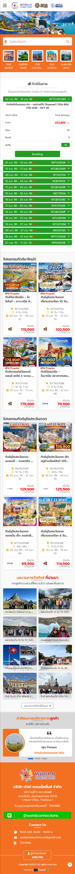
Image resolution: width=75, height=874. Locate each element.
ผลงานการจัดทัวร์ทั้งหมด (36, 705)
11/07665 (25, 842)
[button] (30, 758)
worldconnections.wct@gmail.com (40, 837)
